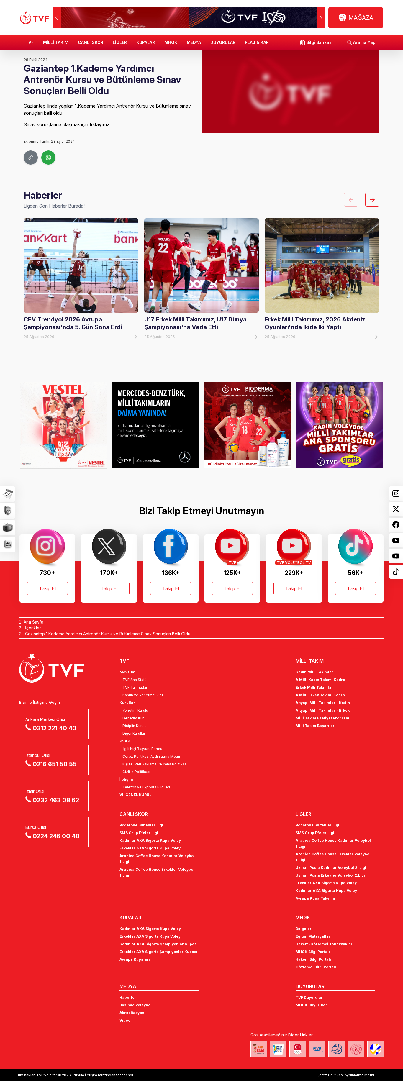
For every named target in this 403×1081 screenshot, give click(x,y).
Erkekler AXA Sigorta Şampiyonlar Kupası (158, 951)
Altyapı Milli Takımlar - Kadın (323, 703)
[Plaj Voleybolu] (278, 1049)
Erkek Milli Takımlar (314, 687)
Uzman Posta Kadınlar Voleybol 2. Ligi (331, 867)
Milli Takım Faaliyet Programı (323, 718)
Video (124, 1020)
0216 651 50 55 (55, 764)
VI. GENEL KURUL (135, 795)
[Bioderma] (247, 425)
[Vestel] (63, 425)
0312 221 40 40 (54, 728)
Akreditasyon (131, 1013)
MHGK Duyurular (311, 1005)
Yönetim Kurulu (135, 710)
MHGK (170, 42)
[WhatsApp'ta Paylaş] (48, 157)
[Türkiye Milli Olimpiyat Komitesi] (297, 1049)
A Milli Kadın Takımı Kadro (320, 680)
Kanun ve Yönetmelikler (142, 695)
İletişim (126, 779)
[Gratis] (339, 425)
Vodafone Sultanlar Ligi (141, 825)
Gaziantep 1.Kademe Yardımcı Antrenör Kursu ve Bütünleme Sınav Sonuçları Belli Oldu (107, 633)
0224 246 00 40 (56, 836)
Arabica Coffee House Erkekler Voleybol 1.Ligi (156, 872)
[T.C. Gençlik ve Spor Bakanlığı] (356, 1049)
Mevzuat (127, 672)
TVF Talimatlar (134, 687)
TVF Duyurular (309, 997)
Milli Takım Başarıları (316, 726)
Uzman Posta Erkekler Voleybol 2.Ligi (330, 875)
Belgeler (304, 928)
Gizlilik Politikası (136, 772)
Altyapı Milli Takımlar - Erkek (323, 710)
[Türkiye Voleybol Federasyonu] (34, 17)
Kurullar (127, 703)
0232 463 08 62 (56, 800)
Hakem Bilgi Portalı (313, 959)
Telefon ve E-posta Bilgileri (146, 787)
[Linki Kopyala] (31, 157)
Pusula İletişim (85, 1075)
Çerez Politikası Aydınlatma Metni (151, 756)
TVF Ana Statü (134, 680)
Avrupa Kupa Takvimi (315, 898)
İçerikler (33, 627)
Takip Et (47, 588)
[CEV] (375, 1049)
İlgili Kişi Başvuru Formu (142, 749)
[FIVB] (317, 1049)
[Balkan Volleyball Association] (336, 1049)
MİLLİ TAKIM (55, 42)
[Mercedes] (155, 425)
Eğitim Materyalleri (314, 936)
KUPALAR (145, 42)
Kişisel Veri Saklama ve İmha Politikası (155, 764)
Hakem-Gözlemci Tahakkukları (325, 944)
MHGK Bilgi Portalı (313, 951)
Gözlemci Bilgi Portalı (316, 967)
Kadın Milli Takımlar (314, 672)
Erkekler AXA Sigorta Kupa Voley (150, 848)
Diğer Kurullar (133, 733)
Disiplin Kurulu (134, 726)
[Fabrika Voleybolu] (258, 1049)
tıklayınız (99, 124)
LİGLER (120, 42)
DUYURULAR (222, 42)
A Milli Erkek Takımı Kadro (320, 695)
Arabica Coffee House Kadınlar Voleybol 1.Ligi (157, 859)
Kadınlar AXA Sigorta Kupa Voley (150, 840)
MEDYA (194, 42)
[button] (321, 17)
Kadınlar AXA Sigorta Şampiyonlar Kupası (158, 944)
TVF (29, 42)
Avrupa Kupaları (134, 959)
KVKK (124, 741)
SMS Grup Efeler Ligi (138, 833)
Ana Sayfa (33, 621)
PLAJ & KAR (257, 42)
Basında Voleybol (135, 1005)
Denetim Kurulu (135, 718)
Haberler (127, 997)
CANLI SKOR (90, 42)
